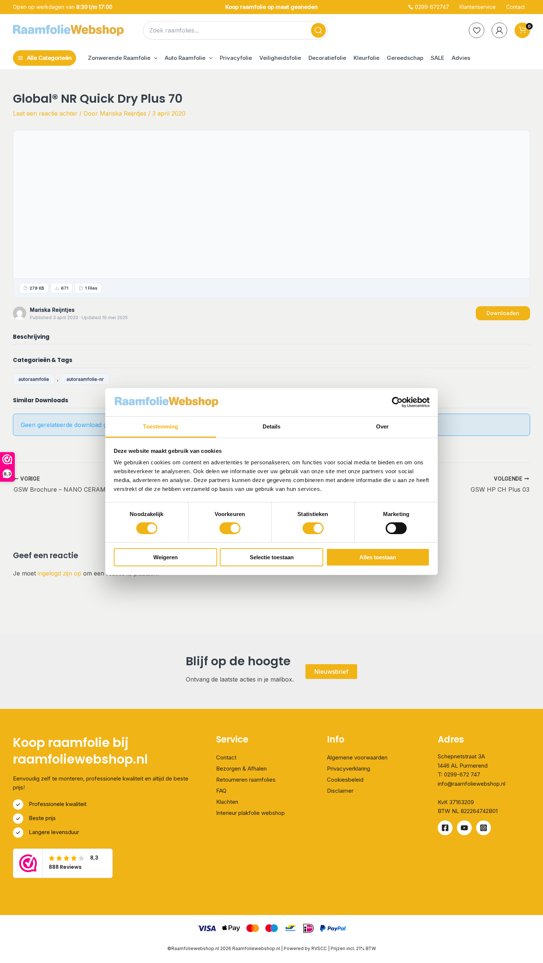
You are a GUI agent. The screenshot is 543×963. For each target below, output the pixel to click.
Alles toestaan (377, 557)
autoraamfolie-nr (85, 379)
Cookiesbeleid (345, 779)
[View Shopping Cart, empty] (522, 30)
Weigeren (165, 557)
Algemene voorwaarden (357, 757)
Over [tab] (382, 426)
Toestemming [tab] (160, 426)
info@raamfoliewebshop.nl (471, 783)
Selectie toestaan (272, 557)
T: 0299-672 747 (459, 774)
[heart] (476, 30)
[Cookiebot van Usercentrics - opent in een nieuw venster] (397, 402)
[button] (122, 58)
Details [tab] (272, 426)
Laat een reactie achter (45, 113)
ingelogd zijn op (59, 573)
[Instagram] (483, 827)
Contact (226, 757)
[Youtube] (464, 827)
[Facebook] (445, 827)
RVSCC (319, 948)
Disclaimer (340, 790)
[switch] (229, 528)
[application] (153, 58)
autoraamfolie (33, 379)
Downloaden (502, 313)
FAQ (221, 790)
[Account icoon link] (499, 30)
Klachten (227, 801)
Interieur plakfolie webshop (250, 812)
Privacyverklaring (348, 768)
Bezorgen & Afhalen (241, 768)
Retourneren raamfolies (246, 779)
